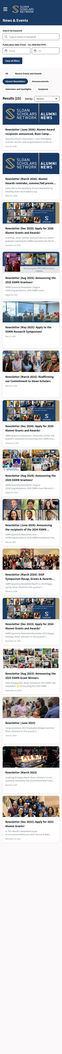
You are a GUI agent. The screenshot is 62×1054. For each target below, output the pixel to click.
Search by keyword (12, 30)
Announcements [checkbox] (40, 81)
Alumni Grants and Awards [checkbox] (28, 73)
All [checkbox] (6, 73)
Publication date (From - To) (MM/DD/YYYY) (24, 44)
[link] (31, 126)
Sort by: (29, 98)
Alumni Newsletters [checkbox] (15, 81)
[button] (5, 9)
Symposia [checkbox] (43, 89)
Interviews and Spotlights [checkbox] (18, 89)
